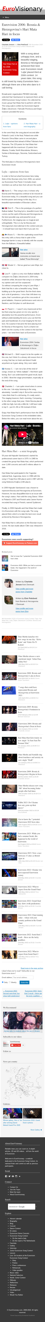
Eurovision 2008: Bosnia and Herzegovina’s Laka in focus (29, 674)
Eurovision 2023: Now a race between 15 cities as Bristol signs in (29, 856)
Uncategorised (15, 1290)
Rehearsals (16, 1268)
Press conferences (19, 1265)
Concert (13, 1226)
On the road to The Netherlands (23, 1241)
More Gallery (35, 1130)
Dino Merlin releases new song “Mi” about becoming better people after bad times (30, 788)
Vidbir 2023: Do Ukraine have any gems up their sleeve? (28, 805)
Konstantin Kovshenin (28, 1315)
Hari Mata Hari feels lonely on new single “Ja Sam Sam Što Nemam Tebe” (30, 740)
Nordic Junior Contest (18, 1278)
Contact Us (14, 1187)
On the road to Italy (19, 1238)
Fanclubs (13, 1243)
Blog (11, 1223)
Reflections (14, 1283)
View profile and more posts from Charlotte (24, 590)
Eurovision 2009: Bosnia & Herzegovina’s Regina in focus (30, 772)
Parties (15, 1263)
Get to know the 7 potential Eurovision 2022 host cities (29, 820)
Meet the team (15, 1192)
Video (12, 1292)
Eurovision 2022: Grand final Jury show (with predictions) (29, 902)
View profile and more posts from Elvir (24, 609)
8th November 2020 (8, 619)
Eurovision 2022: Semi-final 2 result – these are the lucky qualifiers (30, 937)
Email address (7, 977)
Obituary (13, 1280)
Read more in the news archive (32, 968)
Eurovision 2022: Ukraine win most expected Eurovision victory (30, 872)
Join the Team (15, 1190)
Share (17, 40)
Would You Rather (16, 1295)
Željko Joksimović (19, 620)
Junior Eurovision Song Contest (21, 1251)
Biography (13, 1221)
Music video (14, 1273)
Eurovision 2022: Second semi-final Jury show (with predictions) (11, 993)
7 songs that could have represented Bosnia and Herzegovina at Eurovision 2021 (28, 691)
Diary (14, 1260)
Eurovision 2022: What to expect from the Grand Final (29, 888)
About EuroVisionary (17, 1194)
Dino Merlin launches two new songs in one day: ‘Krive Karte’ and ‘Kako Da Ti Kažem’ (29, 640)
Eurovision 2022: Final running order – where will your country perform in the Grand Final (30, 919)
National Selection (16, 1275)
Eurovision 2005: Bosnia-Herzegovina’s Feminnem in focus (29, 709)
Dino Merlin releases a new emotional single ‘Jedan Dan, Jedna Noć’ (29, 659)
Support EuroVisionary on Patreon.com (21, 543)
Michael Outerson (24, 717)
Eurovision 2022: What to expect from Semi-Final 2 (28, 952)
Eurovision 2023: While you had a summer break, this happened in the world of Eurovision (26, 567)
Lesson (12, 1253)
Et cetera (13, 1231)
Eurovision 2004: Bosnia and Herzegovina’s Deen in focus (29, 725)
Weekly (13, 982)
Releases (13, 1285)
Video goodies (17, 1270)
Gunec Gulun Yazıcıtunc (29, 679)
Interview (13, 1248)
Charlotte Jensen (24, 731)
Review (12, 1287)
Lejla (11, 620)
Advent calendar (16, 1219)
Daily (6, 982)
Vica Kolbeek (22, 812)
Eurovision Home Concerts (19, 1233)
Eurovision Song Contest (16, 46)
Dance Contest (15, 1228)
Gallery (12, 1246)
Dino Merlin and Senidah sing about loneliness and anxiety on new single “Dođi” (30, 757)
